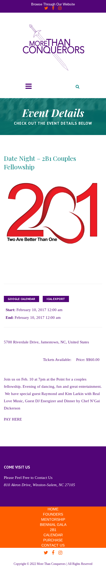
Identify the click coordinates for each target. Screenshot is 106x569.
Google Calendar (21, 299)
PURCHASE (53, 540)
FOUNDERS (53, 514)
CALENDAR (53, 535)
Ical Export (56, 299)
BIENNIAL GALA (53, 525)
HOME (53, 509)
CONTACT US (53, 545)
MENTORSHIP (53, 519)
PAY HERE (13, 419)
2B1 (53, 530)
